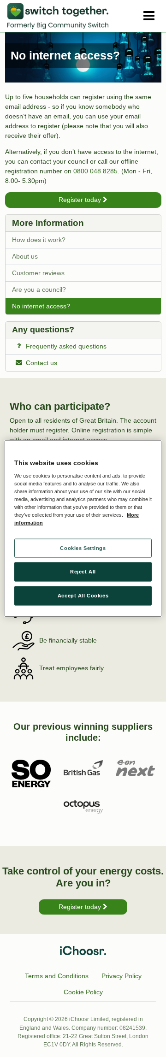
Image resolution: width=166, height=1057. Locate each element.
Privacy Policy (121, 976)
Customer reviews (38, 273)
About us (25, 256)
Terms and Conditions (57, 976)
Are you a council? (39, 289)
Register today (81, 199)
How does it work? (38, 239)
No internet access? (41, 306)
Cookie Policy (83, 992)
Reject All (83, 571)
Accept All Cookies (83, 595)
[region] (83, 528)
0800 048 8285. (96, 171)
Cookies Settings (83, 547)
